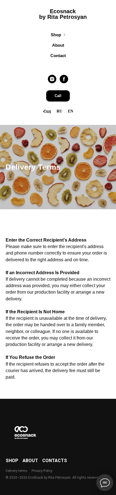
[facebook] (64, 79)
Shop (56, 34)
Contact (58, 55)
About (58, 45)
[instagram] (52, 79)
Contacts (54, 460)
